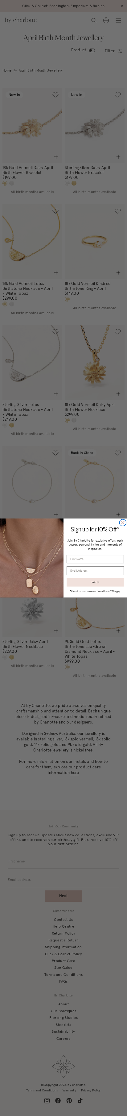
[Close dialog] (122, 522)
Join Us (95, 582)
